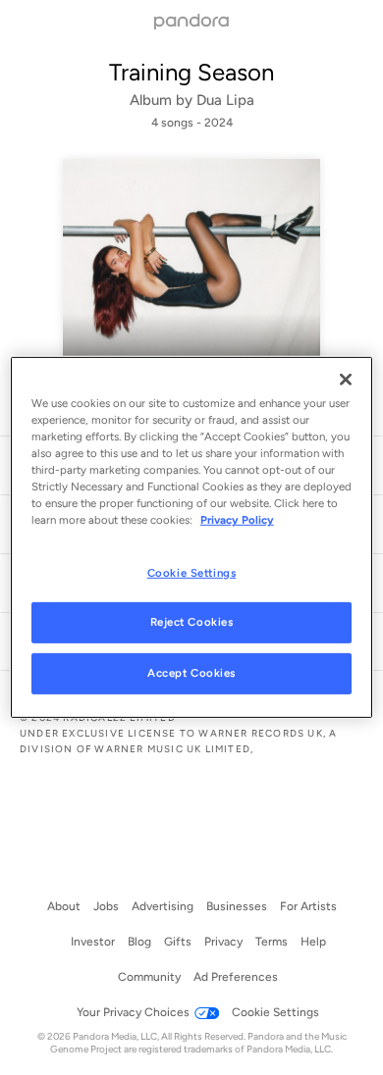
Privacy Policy (237, 520)
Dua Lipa (225, 100)
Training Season (191, 72)
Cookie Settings (192, 572)
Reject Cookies (192, 622)
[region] (192, 537)
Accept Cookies (191, 673)
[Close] (345, 379)
